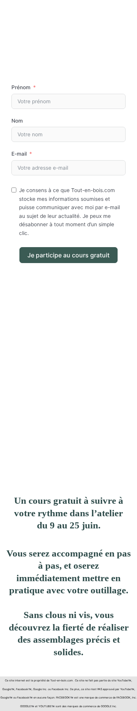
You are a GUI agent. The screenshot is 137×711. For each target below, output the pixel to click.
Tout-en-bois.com (61, 680)
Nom (17, 121)
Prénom (20, 87)
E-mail (19, 154)
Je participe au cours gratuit (68, 255)
